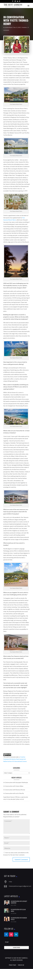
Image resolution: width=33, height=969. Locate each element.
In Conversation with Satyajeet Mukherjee (15, 782)
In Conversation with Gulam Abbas (13, 786)
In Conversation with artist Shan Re (13, 793)
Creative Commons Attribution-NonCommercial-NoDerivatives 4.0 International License (15, 759)
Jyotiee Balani (8, 27)
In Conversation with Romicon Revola (14, 789)
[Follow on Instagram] (11, 934)
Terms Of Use (21, 965)
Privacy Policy (12, 965)
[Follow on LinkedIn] (16, 934)
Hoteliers (24, 27)
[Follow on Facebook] (6, 934)
